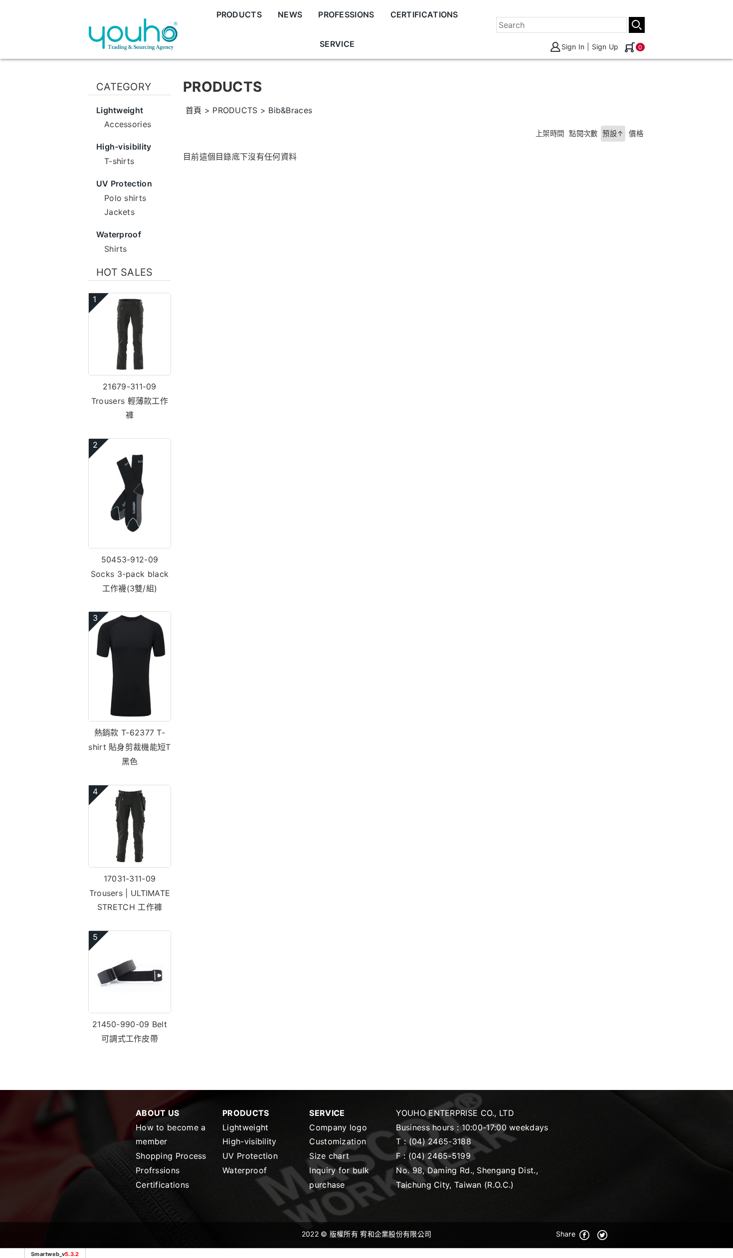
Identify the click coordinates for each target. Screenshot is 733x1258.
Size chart (329, 1156)
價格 (636, 133)
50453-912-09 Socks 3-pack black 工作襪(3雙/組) (130, 573)
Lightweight (245, 1127)
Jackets (119, 212)
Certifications (162, 1185)
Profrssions (158, 1170)
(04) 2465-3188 (440, 1141)
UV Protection (250, 1156)
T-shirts (119, 161)
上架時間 (550, 133)
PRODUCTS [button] (239, 14)
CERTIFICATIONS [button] (424, 14)
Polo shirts (125, 198)
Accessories (127, 124)
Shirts (115, 249)
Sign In (573, 46)
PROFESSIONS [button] (346, 14)
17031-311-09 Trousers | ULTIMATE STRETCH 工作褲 (130, 893)
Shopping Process (171, 1156)
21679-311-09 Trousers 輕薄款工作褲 (129, 400)
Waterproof (244, 1170)
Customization (337, 1141)
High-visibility (249, 1141)
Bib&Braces (290, 110)
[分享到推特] (602, 1234)
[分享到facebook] (584, 1234)
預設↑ (613, 133)
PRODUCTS (234, 110)
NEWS (290, 14)
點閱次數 (583, 133)
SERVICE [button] (337, 44)
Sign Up (605, 46)
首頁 (193, 110)
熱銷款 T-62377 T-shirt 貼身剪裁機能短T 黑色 (129, 746)
